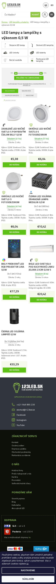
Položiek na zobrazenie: (28, 78)
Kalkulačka (16, 505)
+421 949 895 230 (26, 404)
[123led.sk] (11, 5)
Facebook (21, 414)
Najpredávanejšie (12, 95)
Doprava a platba (19, 448)
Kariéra (15, 476)
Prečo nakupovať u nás (21, 473)
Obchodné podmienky (21, 452)
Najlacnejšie (10, 91)
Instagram (22, 420)
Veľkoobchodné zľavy (21, 483)
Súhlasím (28, 579)
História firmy (17, 470)
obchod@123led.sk (26, 409)
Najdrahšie (26, 91)
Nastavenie (28, 570)
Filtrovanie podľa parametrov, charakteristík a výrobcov (27, 85)
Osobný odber (18, 445)
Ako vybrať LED (18, 508)
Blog (13, 501)
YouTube (21, 425)
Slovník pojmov (18, 498)
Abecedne (30, 95)
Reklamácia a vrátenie (21, 455)
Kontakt (15, 442)
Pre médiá (16, 480)
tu (27, 563)
